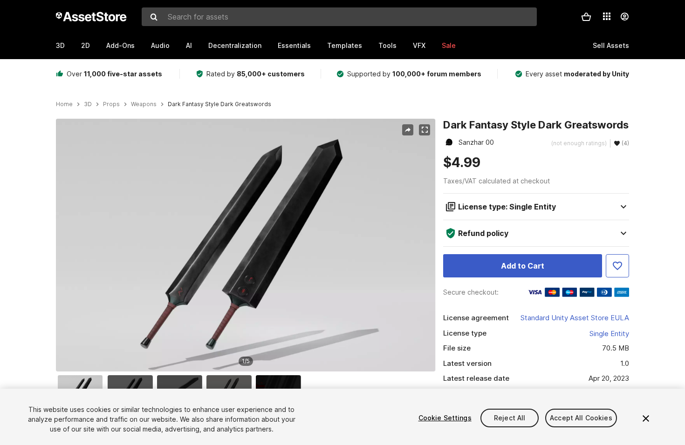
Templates (344, 45)
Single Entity (609, 333)
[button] (586, 16)
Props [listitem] (111, 104)
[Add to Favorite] (617, 265)
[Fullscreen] (424, 129)
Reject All (509, 418)
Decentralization (234, 45)
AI (189, 45)
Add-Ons (120, 45)
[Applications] (606, 16)
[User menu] (624, 16)
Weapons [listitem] (144, 104)
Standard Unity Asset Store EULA (575, 317)
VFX (419, 45)
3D (60, 45)
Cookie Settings (445, 418)
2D (85, 45)
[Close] (645, 418)
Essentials (294, 45)
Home (64, 104)
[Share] (407, 129)
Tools (387, 45)
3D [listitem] (88, 104)
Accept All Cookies (581, 418)
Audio (160, 45)
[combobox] (339, 16)
